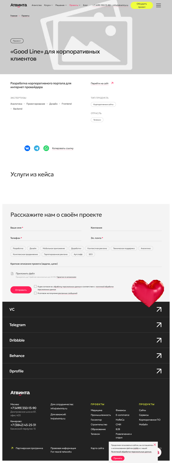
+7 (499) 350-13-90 (101, 5)
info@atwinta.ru (120, 5)
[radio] (18, 248)
